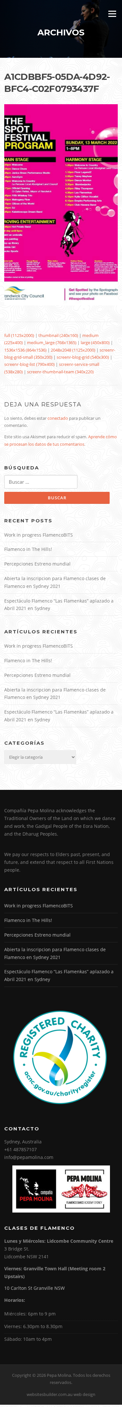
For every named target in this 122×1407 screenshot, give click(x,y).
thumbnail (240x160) (58, 335)
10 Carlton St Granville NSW (34, 1288)
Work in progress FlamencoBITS (39, 535)
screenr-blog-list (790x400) (29, 364)
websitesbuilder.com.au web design (61, 1394)
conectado (57, 418)
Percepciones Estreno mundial (37, 564)
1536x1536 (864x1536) (25, 350)
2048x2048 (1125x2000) (73, 350)
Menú (112, 14)
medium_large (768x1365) (51, 342)
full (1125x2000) (19, 335)
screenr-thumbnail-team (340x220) (60, 372)
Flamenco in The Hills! (28, 549)
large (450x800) (95, 342)
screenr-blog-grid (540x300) (83, 357)
